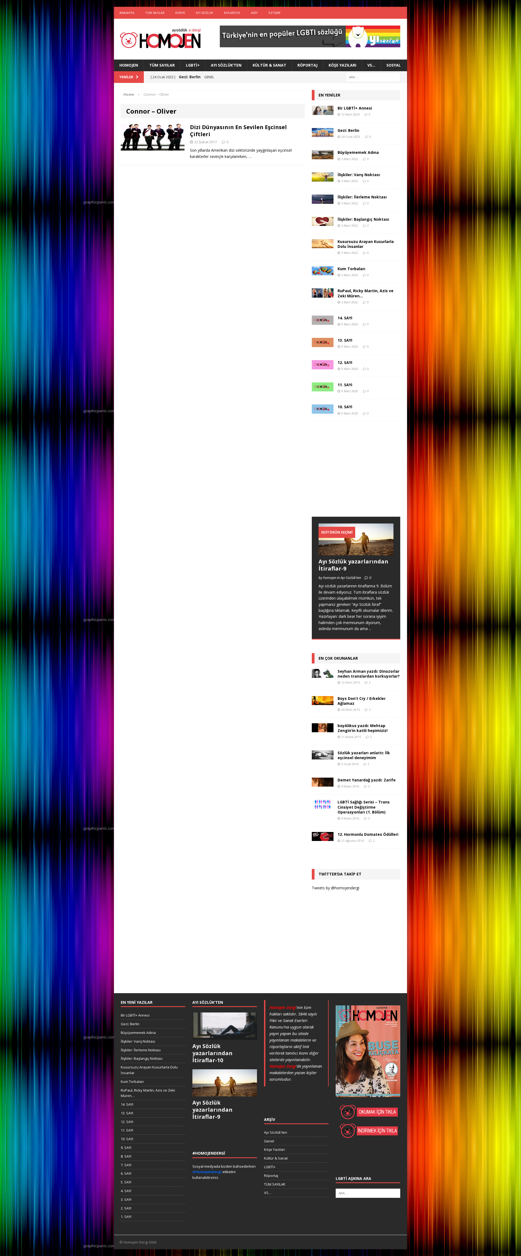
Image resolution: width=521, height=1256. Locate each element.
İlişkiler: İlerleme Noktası (362, 197)
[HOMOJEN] (160, 39)
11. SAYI (345, 384)
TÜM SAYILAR (154, 13)
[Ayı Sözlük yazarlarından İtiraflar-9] (356, 551)
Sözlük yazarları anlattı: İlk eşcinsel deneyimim (364, 755)
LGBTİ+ (193, 65)
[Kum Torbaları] (322, 272)
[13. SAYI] (322, 343)
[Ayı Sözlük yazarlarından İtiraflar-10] (224, 1036)
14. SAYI (345, 317)
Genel (269, 1141)
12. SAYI (345, 362)
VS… (371, 65)
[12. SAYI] (322, 366)
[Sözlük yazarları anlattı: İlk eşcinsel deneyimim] (322, 756)
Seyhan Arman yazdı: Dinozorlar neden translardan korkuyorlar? (369, 674)
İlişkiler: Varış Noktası (359, 174)
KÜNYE (180, 13)
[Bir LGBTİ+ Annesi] (322, 111)
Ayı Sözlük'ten (275, 1132)
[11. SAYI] (322, 388)
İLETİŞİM (274, 13)
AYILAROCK (232, 13)
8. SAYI (126, 1156)
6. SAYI (126, 1173)
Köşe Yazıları (342, 65)
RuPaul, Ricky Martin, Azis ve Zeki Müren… (365, 293)
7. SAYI (126, 1164)
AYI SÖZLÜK (204, 13)
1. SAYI (126, 1216)
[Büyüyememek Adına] (322, 156)
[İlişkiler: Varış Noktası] (322, 178)
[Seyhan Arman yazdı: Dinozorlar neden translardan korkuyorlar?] (322, 674)
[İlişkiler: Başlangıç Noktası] (322, 222)
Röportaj (307, 65)
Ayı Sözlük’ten (226, 65)
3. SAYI (126, 1199)
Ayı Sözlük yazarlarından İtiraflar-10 (212, 1053)
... (370, 628)
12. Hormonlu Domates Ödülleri (368, 834)
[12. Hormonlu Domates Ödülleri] (322, 837)
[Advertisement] (352, 474)
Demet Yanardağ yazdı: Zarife (367, 780)
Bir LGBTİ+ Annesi (355, 108)
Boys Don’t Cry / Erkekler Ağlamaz (362, 701)
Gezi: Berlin (348, 130)
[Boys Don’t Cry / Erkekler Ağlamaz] (322, 701)
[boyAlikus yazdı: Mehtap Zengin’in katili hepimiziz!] (322, 729)
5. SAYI (126, 1182)
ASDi (254, 13)
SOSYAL (393, 65)
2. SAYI (126, 1208)
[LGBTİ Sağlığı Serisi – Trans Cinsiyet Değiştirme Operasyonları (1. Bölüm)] (322, 805)
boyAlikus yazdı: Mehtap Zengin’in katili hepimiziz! (362, 728)
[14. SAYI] (322, 321)
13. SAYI (345, 340)
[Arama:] (373, 76)
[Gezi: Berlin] (322, 133)
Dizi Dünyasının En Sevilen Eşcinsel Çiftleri (238, 130)
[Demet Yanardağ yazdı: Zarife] (322, 783)
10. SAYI (345, 406)
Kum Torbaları (351, 268)
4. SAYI (126, 1190)
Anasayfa (126, 13)
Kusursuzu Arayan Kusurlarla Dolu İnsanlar (366, 244)
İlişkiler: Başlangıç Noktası (363, 219)
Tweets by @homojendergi (335, 887)
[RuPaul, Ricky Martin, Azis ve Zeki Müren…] (322, 294)
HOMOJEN (128, 65)
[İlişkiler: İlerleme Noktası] (322, 200)
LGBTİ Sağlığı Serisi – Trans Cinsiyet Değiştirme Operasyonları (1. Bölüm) (364, 806)
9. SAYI (126, 1147)
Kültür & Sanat (269, 65)
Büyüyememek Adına (358, 152)
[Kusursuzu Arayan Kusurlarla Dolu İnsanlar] (322, 245)
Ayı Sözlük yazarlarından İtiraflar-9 (353, 565)
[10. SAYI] (322, 410)
